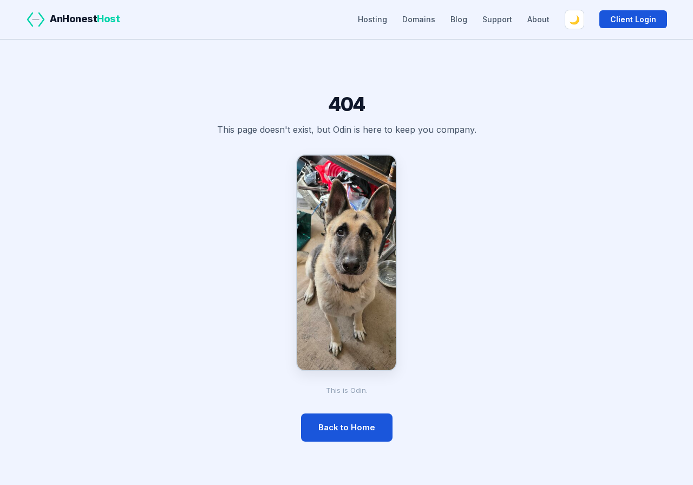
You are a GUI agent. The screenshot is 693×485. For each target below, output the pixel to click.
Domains (418, 19)
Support (497, 19)
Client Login (633, 19)
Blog (458, 19)
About (538, 19)
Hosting (372, 19)
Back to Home (346, 427)
